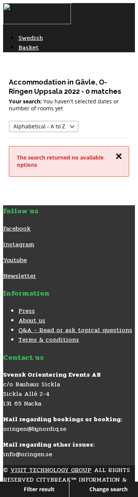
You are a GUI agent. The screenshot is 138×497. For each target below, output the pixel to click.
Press (26, 311)
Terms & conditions (48, 339)
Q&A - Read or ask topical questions (75, 330)
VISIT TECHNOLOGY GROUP (51, 470)
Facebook (17, 228)
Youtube (15, 260)
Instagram (18, 244)
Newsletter (19, 276)
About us (31, 320)
